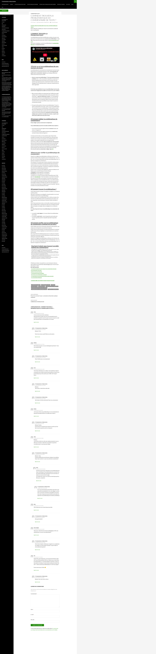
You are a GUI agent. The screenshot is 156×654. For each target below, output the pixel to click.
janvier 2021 (4, 212)
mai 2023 (3, 182)
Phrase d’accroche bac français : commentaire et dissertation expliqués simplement (44, 296)
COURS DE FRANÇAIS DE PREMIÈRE (32, 4)
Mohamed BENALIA (5, 102)
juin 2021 (3, 204)
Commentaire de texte (35, 13)
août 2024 (3, 178)
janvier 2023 (4, 187)
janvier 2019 (4, 232)
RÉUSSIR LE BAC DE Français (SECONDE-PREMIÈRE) (47, 4)
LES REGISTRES (6, 116)
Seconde (3, 51)
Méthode (3, 41)
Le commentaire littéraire (36, 277)
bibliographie (4, 128)
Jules (35, 436)
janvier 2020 (4, 225)
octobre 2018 (4, 236)
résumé (3, 49)
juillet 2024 (3, 179)
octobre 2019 (4, 228)
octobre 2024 (4, 175)
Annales (3, 22)
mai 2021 (3, 206)
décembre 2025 (4, 171)
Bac (2, 23)
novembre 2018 (4, 235)
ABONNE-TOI (4, 10)
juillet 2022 (3, 191)
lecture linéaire (4, 36)
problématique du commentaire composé (39, 287)
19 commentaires (54, 22)
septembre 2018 (4, 238)
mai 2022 (3, 194)
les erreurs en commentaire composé (39, 274)
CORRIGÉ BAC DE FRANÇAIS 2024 (37, 301)
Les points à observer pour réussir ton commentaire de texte (43, 268)
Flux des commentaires (5, 64)
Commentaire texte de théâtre (37, 273)
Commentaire (34, 593)
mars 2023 (3, 184)
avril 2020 (3, 222)
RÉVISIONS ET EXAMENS (61, 4)
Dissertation (4, 29)
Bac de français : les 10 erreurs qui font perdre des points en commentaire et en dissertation (7, 83)
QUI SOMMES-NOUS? (5, 4)
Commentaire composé (36, 284)
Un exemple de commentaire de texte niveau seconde (42, 276)
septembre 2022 (4, 188)
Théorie (3, 54)
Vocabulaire (4, 55)
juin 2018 (3, 241)
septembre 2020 (4, 217)
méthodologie (34, 286)
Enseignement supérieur (6, 30)
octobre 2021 (4, 200)
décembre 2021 (4, 197)
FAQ (2, 7)
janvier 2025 (4, 174)
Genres (3, 33)
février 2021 (4, 210)
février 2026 (4, 168)
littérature (3, 38)
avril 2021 (3, 207)
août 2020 (3, 219)
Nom (32, 609)
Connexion (3, 61)
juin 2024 (3, 181)
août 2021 (3, 203)
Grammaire (3, 35)
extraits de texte (4, 32)
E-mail (32, 614)
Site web (32, 619)
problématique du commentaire (52, 286)
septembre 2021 (4, 201)
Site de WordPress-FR (5, 66)
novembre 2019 (4, 226)
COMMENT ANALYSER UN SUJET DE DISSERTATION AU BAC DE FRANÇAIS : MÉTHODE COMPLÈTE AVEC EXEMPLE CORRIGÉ (6, 88)
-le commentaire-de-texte (36, 270)
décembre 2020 (4, 213)
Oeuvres (3, 147)
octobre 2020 (4, 216)
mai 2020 (3, 220)
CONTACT (11, 4)
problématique (41, 286)
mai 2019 (3, 231)
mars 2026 (3, 166)
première (3, 48)
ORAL (3, 46)
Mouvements (4, 42)
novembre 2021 (4, 198)
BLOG (72, 4)
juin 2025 (3, 172)
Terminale (3, 52)
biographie (3, 26)
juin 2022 (3, 193)
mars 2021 (3, 209)
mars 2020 (3, 223)
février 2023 (4, 185)
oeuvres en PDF (4, 45)
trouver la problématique (53, 289)
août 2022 (3, 190)
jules (37, 467)
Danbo (35, 408)
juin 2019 (3, 229)
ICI (52, 149)
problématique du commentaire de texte (39, 289)
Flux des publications (5, 63)
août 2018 (3, 239)
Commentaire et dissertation (9, 1)
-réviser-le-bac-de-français (36, 271)
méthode (53, 284)
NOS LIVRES (68, 4)
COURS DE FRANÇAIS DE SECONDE (20, 4)
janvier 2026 (4, 169)
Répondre (37, 322)
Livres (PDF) (4, 39)
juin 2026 (3, 165)
